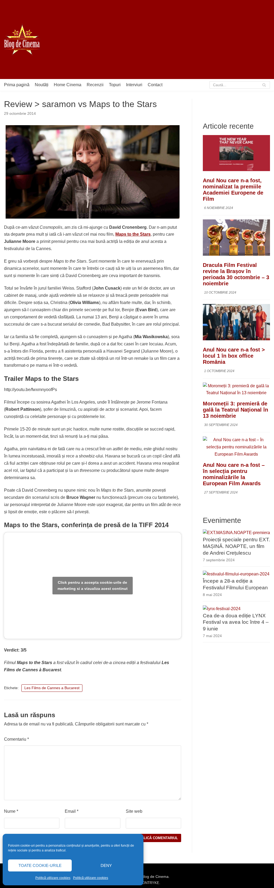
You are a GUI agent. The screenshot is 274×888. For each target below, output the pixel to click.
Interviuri (134, 84)
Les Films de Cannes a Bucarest (51, 688)
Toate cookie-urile (40, 865)
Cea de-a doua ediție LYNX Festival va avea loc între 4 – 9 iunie (236, 622)
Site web (134, 811)
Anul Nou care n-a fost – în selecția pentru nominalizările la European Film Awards (234, 474)
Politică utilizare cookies (52, 878)
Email (71, 811)
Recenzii (95, 84)
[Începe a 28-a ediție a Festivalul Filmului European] (236, 574)
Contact (155, 84)
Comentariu (16, 739)
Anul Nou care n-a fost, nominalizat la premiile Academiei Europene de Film (233, 189)
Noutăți (41, 84)
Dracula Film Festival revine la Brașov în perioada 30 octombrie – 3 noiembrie (236, 274)
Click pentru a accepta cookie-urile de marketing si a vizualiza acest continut (93, 585)
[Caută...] (240, 85)
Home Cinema (67, 84)
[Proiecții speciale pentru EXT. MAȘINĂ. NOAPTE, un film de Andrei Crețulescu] (236, 532)
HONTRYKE (149, 883)
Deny (106, 865)
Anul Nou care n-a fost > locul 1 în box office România (234, 356)
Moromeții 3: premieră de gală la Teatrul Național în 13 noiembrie (235, 410)
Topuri (115, 84)
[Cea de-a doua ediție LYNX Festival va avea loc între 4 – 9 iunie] (222, 608)
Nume (11, 811)
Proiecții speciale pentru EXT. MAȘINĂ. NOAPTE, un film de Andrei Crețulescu (236, 546)
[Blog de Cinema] (22, 39)
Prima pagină (16, 84)
